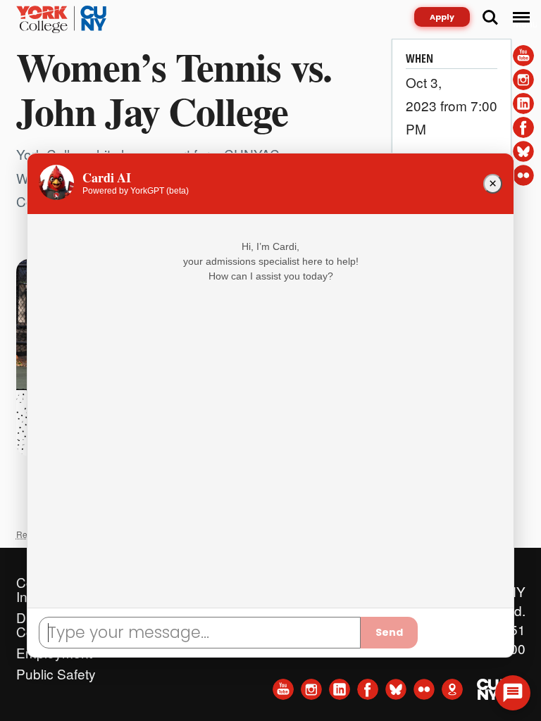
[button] (512, 692)
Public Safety (56, 670)
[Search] (490, 17)
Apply (442, 17)
